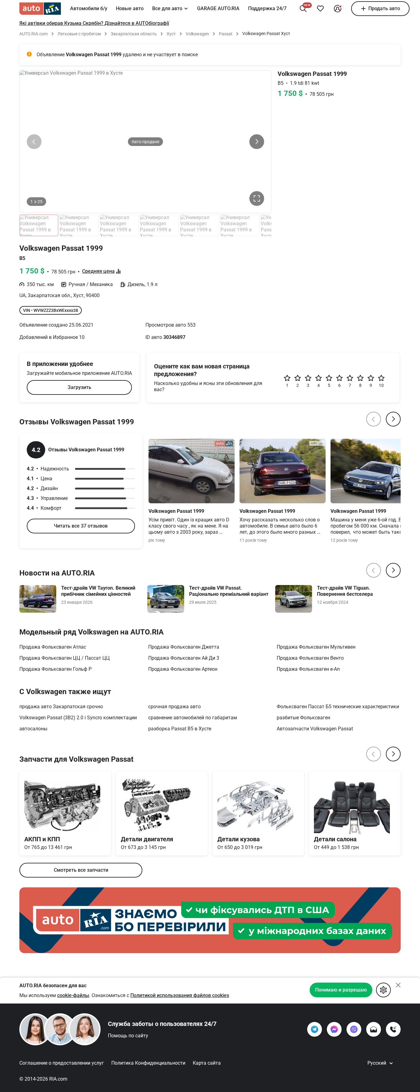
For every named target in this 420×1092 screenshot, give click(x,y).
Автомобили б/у (88, 8)
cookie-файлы (73, 995)
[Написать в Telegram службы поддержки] (314, 1029)
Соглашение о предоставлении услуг (61, 1063)
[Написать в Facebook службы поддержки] (334, 1029)
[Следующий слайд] (256, 141)
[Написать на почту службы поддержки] (373, 1029)
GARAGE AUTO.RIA (218, 8)
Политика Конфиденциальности (148, 1063)
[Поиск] (303, 8)
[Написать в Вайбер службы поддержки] (354, 1029)
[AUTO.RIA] (40, 8)
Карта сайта (207, 1063)
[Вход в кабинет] (337, 8)
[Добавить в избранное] (320, 8)
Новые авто (130, 8)
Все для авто (167, 8)
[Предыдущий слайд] (34, 141)
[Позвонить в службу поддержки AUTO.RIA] (393, 1029)
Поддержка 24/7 (267, 8)
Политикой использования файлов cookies (179, 995)
